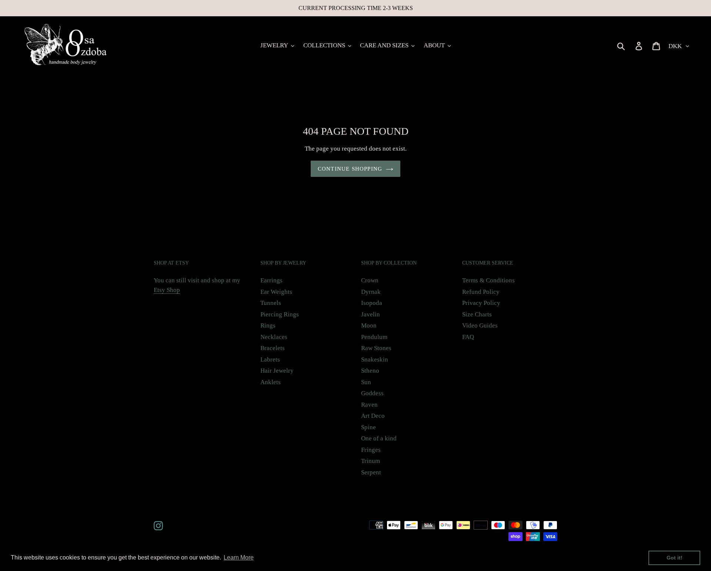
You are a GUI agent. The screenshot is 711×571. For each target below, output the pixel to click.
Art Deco (373, 415)
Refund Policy (481, 291)
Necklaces (273, 336)
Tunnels (270, 302)
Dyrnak (371, 291)
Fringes (371, 449)
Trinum (370, 460)
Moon (369, 325)
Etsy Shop (167, 289)
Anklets (270, 382)
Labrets (270, 359)
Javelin (370, 314)
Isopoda (371, 302)
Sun (366, 382)
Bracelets (272, 348)
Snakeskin (374, 359)
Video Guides (480, 325)
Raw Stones (376, 348)
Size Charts (477, 314)
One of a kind (379, 438)
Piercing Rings (279, 314)
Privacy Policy (481, 302)
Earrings (271, 280)
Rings (268, 325)
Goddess (372, 393)
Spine (368, 427)
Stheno (370, 370)
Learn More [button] (239, 557)
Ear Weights (276, 291)
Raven (369, 404)
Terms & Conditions (488, 280)
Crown (369, 280)
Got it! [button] (674, 558)
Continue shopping (350, 169)
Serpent (371, 472)
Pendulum (374, 336)
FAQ (468, 336)
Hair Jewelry (277, 370)
